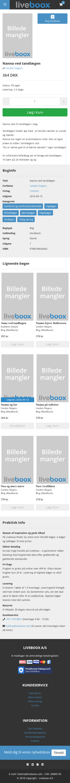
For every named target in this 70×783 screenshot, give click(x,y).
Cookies (35, 740)
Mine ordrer (35, 697)
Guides (35, 705)
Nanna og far (9, 404)
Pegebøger (45, 212)
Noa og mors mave (12, 486)
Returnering (35, 701)
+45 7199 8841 (14, 619)
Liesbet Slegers (14, 68)
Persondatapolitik (35, 736)
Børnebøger (28, 212)
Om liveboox (35, 728)
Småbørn (9, 219)
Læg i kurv (35, 112)
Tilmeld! (59, 753)
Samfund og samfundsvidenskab (22, 206)
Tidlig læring (26, 219)
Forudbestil (17, 426)
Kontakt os (35, 693)
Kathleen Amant (9, 326)
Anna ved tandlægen (13, 323)
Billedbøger (10, 212)
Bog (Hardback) (52, 20)
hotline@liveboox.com (18, 626)
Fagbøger (51, 206)
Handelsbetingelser (35, 732)
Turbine (34, 191)
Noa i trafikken (45, 486)
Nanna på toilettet (47, 404)
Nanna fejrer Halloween (51, 323)
